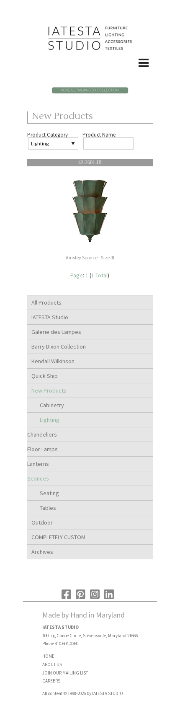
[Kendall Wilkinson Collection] (90, 92)
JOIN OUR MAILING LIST (65, 673)
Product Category (47, 134)
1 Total (99, 275)
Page (76, 275)
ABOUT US (52, 664)
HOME (48, 656)
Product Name (99, 134)
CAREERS (51, 681)
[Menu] (90, 72)
